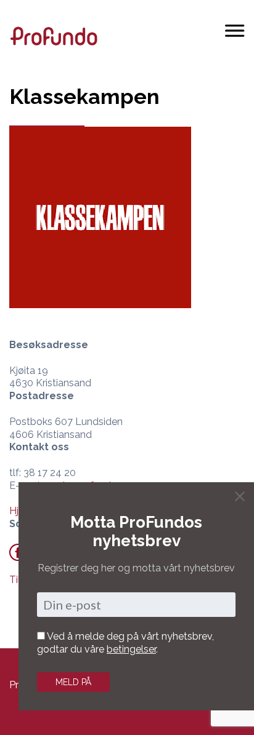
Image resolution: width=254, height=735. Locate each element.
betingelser (131, 649)
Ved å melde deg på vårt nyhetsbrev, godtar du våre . (125, 642)
